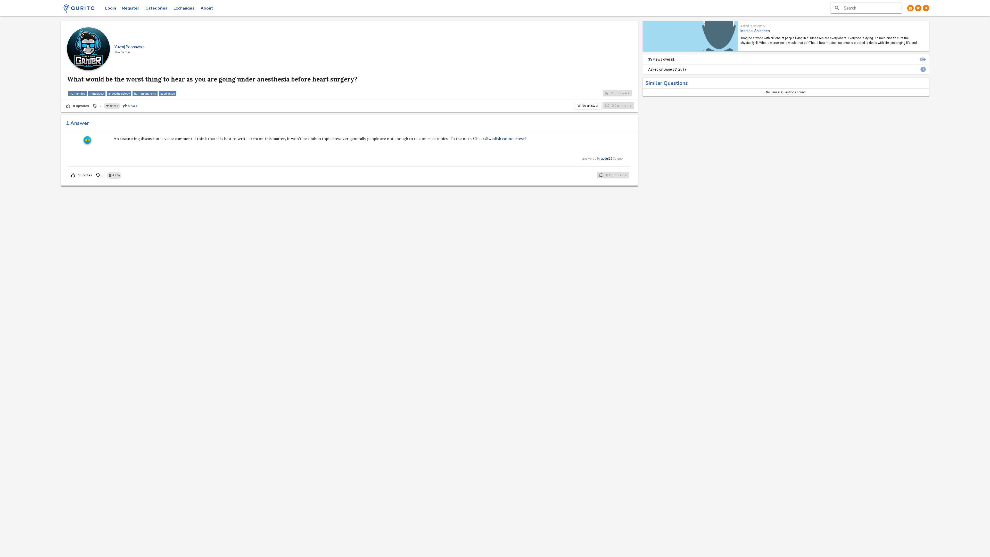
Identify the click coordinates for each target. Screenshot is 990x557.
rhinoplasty (96, 93)
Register (130, 8)
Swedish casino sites (504, 139)
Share (132, 106)
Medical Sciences (755, 31)
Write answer (588, 106)
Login (110, 8)
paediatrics (167, 93)
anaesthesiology (119, 93)
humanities (77, 93)
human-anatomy (145, 93)
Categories (156, 8)
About (207, 8)
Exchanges (184, 8)
